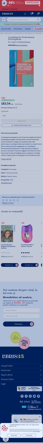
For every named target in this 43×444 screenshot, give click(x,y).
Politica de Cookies (36, 431)
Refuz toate (14, 435)
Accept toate (29, 435)
